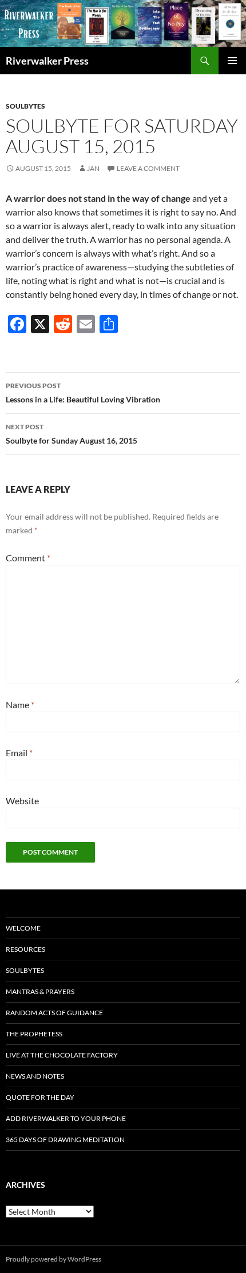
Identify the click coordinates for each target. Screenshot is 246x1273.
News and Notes (35, 1076)
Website (22, 800)
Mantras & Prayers (40, 991)
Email (19, 752)
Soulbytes (25, 106)
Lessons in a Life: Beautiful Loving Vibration (83, 392)
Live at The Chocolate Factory (62, 1055)
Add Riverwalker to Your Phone (66, 1118)
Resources (25, 949)
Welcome (23, 928)
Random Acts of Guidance (54, 1012)
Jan (93, 168)
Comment (28, 557)
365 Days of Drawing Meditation (65, 1139)
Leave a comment (148, 168)
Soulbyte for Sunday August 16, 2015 (71, 433)
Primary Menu (232, 60)
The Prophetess (34, 1033)
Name (20, 704)
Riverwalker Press (47, 60)
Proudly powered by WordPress (53, 1259)
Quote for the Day (40, 1097)
